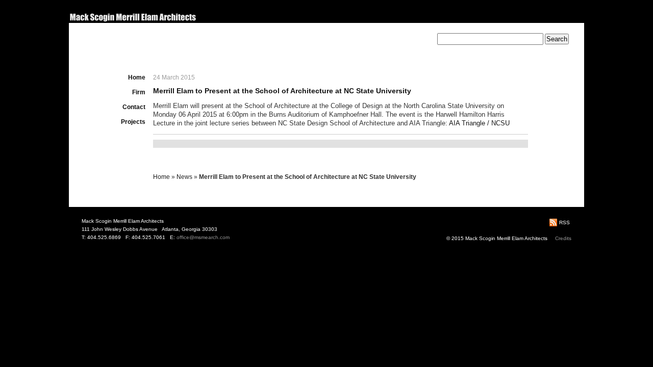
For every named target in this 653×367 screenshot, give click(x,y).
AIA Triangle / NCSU (479, 123)
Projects (133, 121)
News (184, 176)
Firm (138, 92)
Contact (133, 107)
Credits (563, 238)
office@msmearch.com (203, 237)
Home (136, 77)
